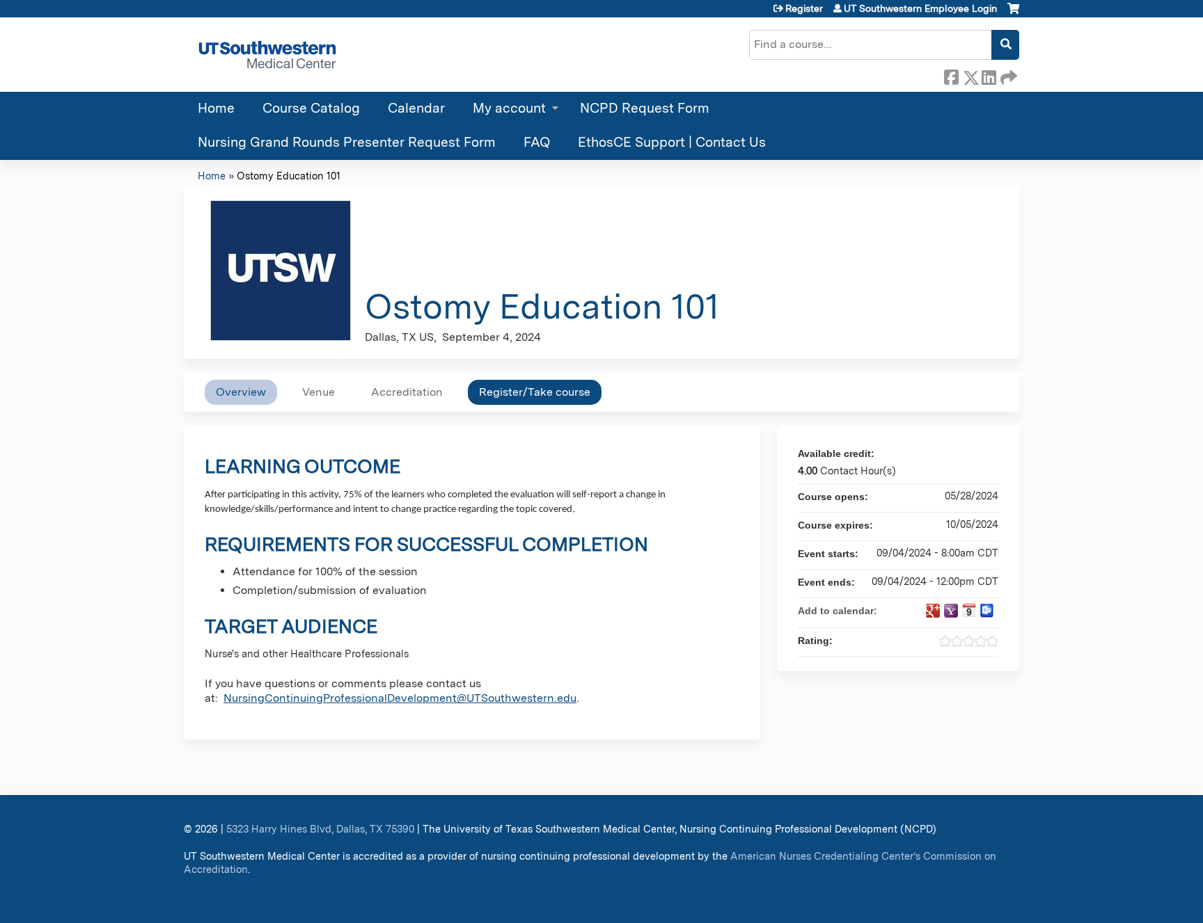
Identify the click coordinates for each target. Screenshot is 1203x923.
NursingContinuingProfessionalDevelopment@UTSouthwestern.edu (399, 698)
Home (216, 108)
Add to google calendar (933, 611)
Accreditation (407, 392)
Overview (241, 392)
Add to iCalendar (969, 610)
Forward (1007, 75)
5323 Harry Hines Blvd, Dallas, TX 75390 (320, 829)
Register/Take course (534, 392)
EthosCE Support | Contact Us (672, 142)
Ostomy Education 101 (288, 176)
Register (804, 8)
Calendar (416, 108)
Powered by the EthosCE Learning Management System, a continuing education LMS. (969, 900)
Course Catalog (311, 108)
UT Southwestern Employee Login (920, 8)
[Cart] (1013, 13)
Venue (318, 392)
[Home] (267, 54)
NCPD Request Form (644, 108)
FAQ (537, 142)
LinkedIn (989, 75)
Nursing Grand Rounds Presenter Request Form (347, 142)
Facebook (951, 75)
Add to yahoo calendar (951, 611)
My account (509, 108)
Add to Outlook (987, 611)
